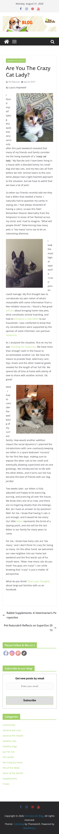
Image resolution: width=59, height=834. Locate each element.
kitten (19, 521)
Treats (6, 783)
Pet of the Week (11, 767)
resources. (11, 335)
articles (10, 310)
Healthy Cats (9, 741)
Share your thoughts (39, 581)
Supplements (10, 778)
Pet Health (8, 757)
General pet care (12, 730)
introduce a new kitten (26, 318)
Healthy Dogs (10, 746)
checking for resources (23, 346)
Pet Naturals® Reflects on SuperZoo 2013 (28, 628)
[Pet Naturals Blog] (6, 41)
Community (9, 724)
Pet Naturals (14, 81)
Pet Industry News (13, 762)
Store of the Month (13, 773)
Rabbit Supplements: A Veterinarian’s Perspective (31, 615)
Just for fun (9, 751)
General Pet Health (15, 60)
